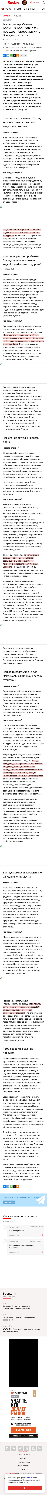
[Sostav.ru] (14, 2)
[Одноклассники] (17, 55)
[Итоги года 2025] (26, 2)
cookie (29, 1478)
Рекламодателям (23, 1462)
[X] (14, 55)
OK (25, 1488)
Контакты (23, 1459)
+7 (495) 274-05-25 (23, 1454)
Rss (23, 1469)
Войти (5, 1222)
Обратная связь (24, 1466)
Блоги (17, 9)
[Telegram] (7, 55)
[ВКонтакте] (4, 55)
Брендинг (10, 1293)
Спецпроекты (31, 9)
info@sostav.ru (23, 1451)
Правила (11, 1222)
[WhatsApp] (11, 55)
